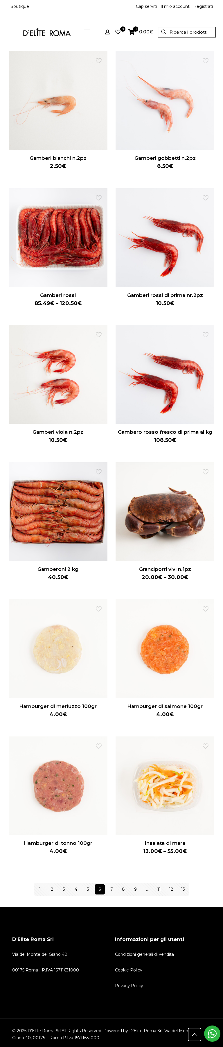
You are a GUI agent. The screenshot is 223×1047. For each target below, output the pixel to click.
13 (183, 889)
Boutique (19, 6)
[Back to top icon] (194, 1034)
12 (171, 889)
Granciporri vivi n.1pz (165, 569)
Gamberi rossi (58, 295)
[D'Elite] (47, 32)
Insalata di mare (165, 843)
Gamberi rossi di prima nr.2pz (165, 295)
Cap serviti (146, 6)
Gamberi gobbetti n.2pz (165, 158)
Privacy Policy (129, 985)
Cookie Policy (128, 970)
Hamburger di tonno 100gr (58, 843)
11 (159, 889)
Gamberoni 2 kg (57, 569)
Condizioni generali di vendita (144, 954)
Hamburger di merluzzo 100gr (58, 706)
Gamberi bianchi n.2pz (58, 158)
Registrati (203, 6)
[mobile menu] (87, 32)
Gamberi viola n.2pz (58, 432)
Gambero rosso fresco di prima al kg (165, 432)
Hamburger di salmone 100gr (165, 706)
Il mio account (175, 6)
